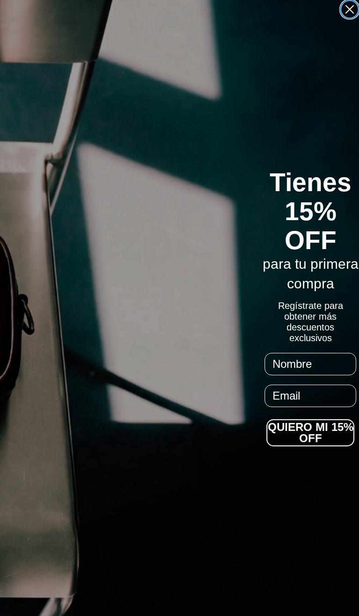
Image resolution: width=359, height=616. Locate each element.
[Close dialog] (349, 9)
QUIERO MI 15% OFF (310, 432)
